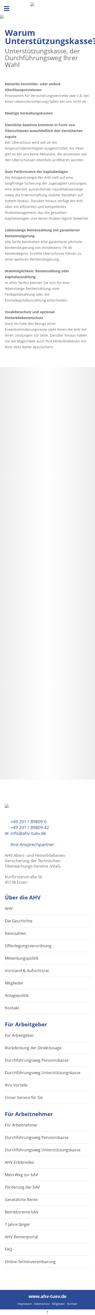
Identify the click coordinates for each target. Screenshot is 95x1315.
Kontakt (12, 1008)
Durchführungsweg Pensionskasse (36, 1060)
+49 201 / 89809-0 (28, 821)
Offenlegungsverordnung (28, 945)
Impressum (25, 1304)
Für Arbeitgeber (19, 1035)
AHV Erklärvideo (19, 1162)
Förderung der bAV (22, 1187)
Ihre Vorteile (16, 1085)
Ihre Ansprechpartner (31, 844)
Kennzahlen (15, 933)
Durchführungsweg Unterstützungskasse (42, 1072)
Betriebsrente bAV (21, 1212)
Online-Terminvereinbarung (30, 1261)
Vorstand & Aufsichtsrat (27, 970)
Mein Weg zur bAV (21, 1174)
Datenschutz (42, 1304)
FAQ (8, 1249)
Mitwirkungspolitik (21, 958)
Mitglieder (14, 983)
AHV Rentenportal (21, 1236)
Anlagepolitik (16, 995)
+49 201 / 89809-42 (29, 827)
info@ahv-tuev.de (27, 833)
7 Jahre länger (17, 1224)
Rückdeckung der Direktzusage (33, 1047)
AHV (9, 908)
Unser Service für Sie (24, 1097)
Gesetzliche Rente (21, 1199)
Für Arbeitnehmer (21, 1125)
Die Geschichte (18, 921)
